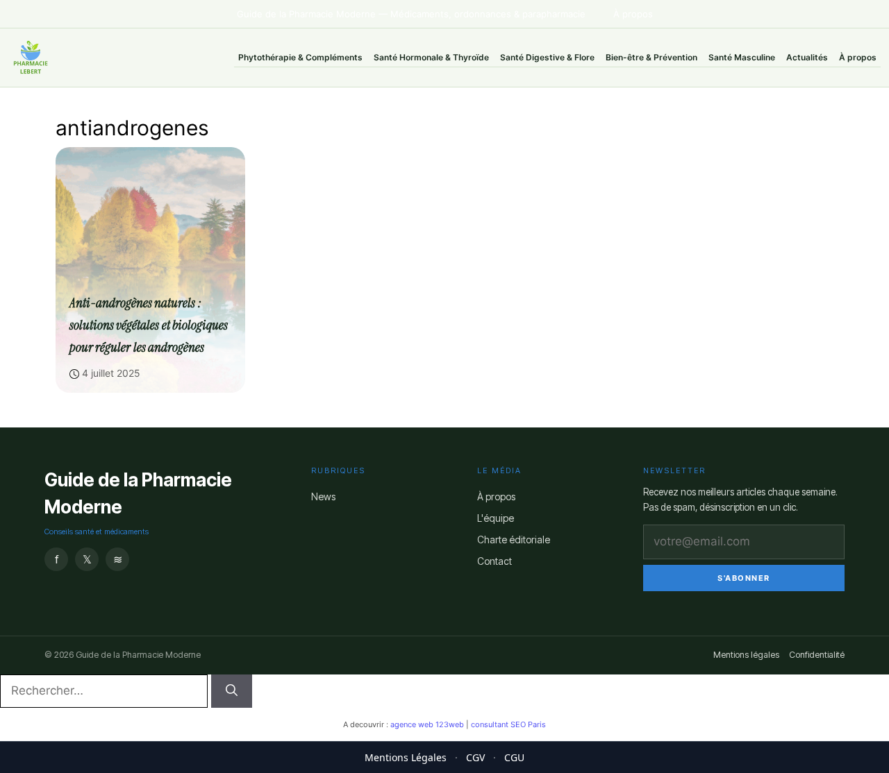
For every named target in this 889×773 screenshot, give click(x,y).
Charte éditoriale (513, 539)
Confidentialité (817, 654)
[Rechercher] (231, 691)
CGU (514, 757)
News (323, 496)
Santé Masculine (741, 57)
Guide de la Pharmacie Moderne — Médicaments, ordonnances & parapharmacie (411, 13)
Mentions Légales (406, 757)
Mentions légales (746, 654)
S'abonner (743, 578)
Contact (494, 561)
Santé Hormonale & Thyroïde (431, 57)
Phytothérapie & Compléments (300, 57)
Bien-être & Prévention (651, 57)
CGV (475, 757)
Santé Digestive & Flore (547, 57)
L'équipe (495, 518)
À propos (633, 13)
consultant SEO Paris (508, 724)
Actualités (807, 57)
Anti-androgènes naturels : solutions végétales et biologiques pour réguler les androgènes (148, 325)
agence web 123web (427, 724)
